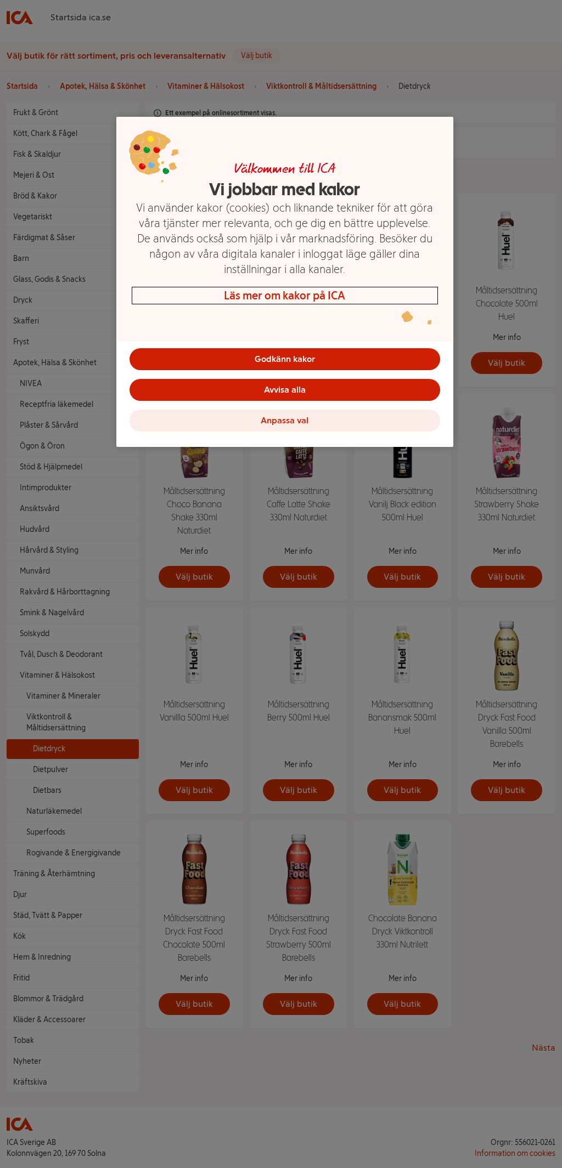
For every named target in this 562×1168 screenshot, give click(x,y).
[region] (284, 282)
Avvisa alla (285, 389)
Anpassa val (284, 420)
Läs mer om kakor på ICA (284, 295)
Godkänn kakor (285, 359)
